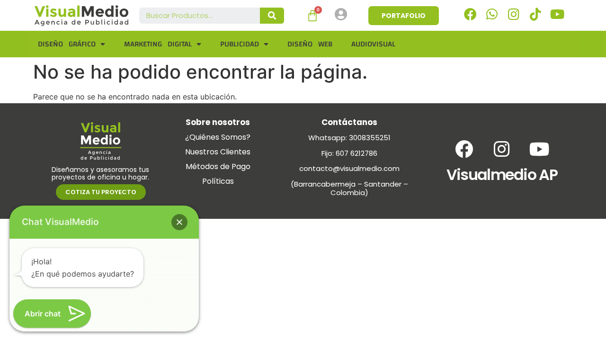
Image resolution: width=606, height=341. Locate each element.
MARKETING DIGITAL (158, 44)
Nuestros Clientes (217, 151)
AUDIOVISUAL (373, 44)
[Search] (272, 16)
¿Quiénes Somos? (217, 137)
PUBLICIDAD (239, 44)
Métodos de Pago (218, 166)
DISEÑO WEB (309, 44)
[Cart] (312, 15)
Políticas (218, 181)
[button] (179, 222)
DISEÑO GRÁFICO (67, 44)
